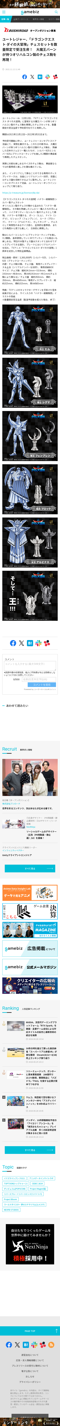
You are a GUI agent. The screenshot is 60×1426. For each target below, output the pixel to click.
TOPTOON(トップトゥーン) (15, 1183)
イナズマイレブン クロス (14, 1178)
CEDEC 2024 (37, 1183)
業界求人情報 (38, 19)
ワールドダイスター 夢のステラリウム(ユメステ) (24, 1204)
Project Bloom (10, 1199)
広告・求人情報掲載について (30, 1360)
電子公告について (30, 1371)
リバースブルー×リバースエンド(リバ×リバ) (23, 1194)
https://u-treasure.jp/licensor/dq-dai (20, 192)
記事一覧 (5, 19)
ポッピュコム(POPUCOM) (14, 1188)
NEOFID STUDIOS (11, 1209)
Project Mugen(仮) (38, 1188)
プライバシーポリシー (30, 1381)
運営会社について (30, 1354)
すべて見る (30, 868)
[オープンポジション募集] (30, 30)
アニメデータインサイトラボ (41, 1178)
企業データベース (21, 19)
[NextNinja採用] (30, 1244)
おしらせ (30, 1376)
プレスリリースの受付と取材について (30, 1365)
